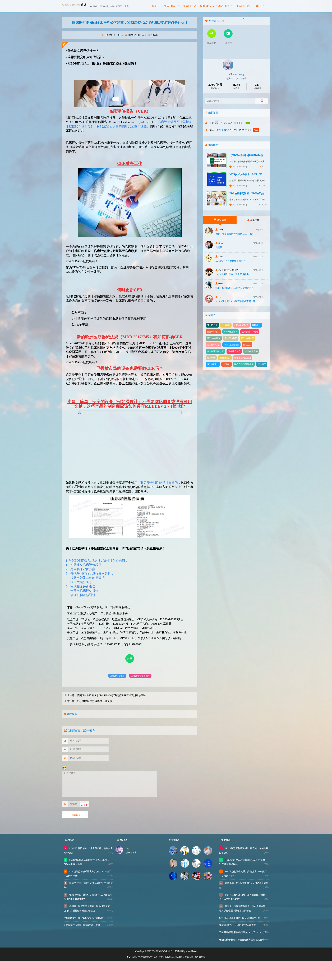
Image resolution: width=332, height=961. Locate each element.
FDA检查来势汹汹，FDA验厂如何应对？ (251, 193)
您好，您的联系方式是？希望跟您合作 (234, 288)
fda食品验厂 (224, 358)
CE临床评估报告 (117, 676)
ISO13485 (205, 5)
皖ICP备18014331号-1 (147, 957)
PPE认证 (247, 345)
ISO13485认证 (247, 338)
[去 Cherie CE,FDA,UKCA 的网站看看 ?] (209, 274)
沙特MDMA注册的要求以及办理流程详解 (84, 918)
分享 (129, 658)
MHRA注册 (212, 325)
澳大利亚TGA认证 (215, 351)
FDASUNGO (134, 35)
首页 (154, 5)
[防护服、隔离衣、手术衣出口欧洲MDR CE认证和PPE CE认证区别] (184, 866)
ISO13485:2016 (213, 338)
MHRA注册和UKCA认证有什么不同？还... (236, 301)
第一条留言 (131, 852)
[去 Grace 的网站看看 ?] (209, 247)
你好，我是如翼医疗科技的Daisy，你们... (235, 234)
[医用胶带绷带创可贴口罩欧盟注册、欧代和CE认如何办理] (184, 853)
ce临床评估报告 (241, 325)
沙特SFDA (222, 5)
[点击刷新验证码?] (84, 804)
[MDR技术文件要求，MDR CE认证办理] (208, 866)
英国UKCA (243, 5)
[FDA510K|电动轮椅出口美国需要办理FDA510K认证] (173, 866)
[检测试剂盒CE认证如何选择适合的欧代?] (208, 853)
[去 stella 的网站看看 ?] (209, 288)
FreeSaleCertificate (231, 345)
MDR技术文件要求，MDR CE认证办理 (250, 174)
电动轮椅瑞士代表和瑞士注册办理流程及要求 (241, 939)
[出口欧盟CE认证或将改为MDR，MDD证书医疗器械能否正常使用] (173, 853)
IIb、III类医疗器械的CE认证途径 (94, 701)
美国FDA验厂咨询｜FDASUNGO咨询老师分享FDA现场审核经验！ (112, 695)
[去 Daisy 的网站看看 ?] (209, 234)
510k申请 (211, 358)
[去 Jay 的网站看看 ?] (119, 853)
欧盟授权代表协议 (242, 358)
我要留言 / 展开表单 (81, 730)
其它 (258, 5)
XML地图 (131, 957)
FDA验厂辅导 (234, 351)
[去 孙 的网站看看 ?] (209, 301)
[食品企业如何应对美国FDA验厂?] (196, 879)
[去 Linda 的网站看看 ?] (209, 261)
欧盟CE (187, 5)
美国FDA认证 (213, 345)
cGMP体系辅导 (231, 331)
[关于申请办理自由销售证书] (208, 879)
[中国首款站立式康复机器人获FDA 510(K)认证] (184, 879)
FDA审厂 (261, 364)
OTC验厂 (256, 325)
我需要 (218, 247)
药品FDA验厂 (213, 331)
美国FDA (169, 5)
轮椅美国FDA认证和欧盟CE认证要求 (82, 925)
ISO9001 (226, 364)
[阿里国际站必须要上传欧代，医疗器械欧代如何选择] (173, 879)
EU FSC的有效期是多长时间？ (230, 261)
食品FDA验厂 (230, 338)
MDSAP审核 (213, 364)
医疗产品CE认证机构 (243, 364)
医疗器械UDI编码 (250, 331)
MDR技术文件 (251, 351)
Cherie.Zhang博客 (85, 607)
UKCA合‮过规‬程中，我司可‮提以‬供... (232, 274)
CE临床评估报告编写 (140, 676)
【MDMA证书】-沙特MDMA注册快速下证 (252, 155)
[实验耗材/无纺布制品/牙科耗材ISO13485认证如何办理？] (196, 853)
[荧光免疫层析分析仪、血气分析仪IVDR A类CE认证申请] (196, 866)
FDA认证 (226, 325)
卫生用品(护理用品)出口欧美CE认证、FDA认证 (242, 932)
